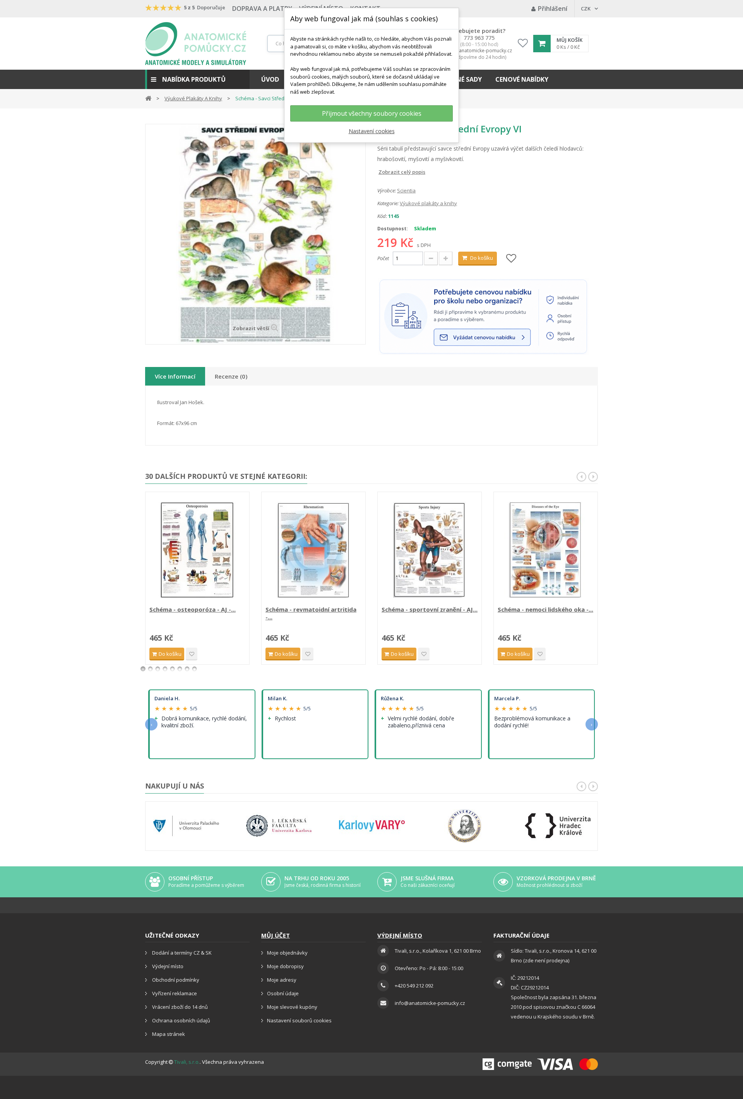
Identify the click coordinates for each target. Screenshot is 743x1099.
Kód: (382, 216)
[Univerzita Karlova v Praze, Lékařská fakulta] (279, 825)
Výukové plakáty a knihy (428, 203)
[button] (197, 79)
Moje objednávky (287, 952)
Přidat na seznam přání (191, 654)
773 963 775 (479, 38)
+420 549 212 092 (414, 985)
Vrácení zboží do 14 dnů (179, 1006)
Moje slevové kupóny (292, 1006)
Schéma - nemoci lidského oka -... (545, 609)
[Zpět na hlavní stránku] (148, 98)
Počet (383, 258)
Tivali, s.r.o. (187, 1061)
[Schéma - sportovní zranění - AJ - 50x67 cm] (430, 550)
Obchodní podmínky (175, 979)
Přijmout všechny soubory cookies (371, 113)
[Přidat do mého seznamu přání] (511, 259)
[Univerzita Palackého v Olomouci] (186, 825)
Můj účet (275, 935)
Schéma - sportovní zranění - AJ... (430, 609)
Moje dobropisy (285, 966)
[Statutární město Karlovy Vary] (372, 825)
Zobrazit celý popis (382, 171)
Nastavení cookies (372, 131)
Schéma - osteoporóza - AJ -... (192, 609)
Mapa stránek (168, 1033)
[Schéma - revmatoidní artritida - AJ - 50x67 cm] (313, 550)
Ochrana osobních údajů (180, 1020)
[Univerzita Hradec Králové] (557, 825)
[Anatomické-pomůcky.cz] (195, 43)
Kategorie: (388, 203)
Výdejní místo (167, 966)
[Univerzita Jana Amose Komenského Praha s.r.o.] (465, 825)
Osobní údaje (283, 993)
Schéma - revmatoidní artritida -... (310, 613)
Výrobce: (386, 190)
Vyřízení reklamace (174, 993)
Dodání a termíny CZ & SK (181, 952)
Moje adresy (281, 979)
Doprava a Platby (262, 8)
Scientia (406, 190)
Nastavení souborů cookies (299, 1020)
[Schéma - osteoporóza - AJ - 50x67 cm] (197, 550)
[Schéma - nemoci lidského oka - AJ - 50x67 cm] (546, 550)
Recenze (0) (231, 376)
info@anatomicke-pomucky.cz (479, 50)
